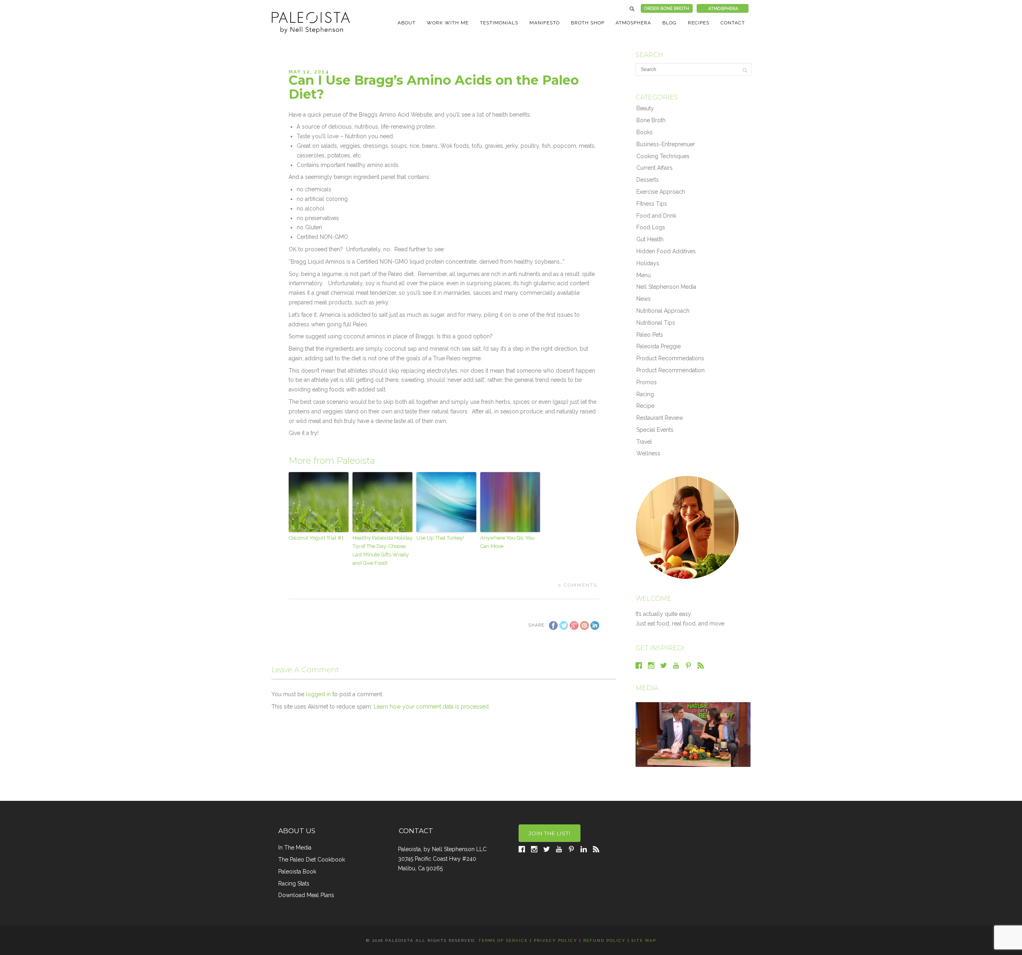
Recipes (698, 23)
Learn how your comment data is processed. (432, 706)
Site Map (644, 940)
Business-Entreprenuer (665, 144)
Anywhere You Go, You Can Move (507, 542)
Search (632, 9)
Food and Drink (656, 215)
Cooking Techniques (662, 156)
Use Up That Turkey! (440, 538)
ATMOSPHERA (633, 23)
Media (647, 688)
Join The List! (549, 833)
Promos (646, 382)
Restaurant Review (659, 418)
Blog (669, 23)
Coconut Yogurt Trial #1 (316, 538)
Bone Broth (650, 120)
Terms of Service (503, 940)
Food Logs (650, 227)
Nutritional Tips (655, 323)
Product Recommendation (670, 370)
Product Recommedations (670, 358)
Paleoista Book (297, 871)
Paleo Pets (649, 335)
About (407, 23)
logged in (318, 694)
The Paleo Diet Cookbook (311, 859)
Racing (645, 394)
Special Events (654, 430)
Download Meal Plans (306, 895)
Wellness (648, 453)
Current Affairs (654, 168)
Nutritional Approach (662, 311)
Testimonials (499, 23)
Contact (733, 23)
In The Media (294, 847)
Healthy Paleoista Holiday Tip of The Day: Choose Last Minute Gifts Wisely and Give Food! (382, 550)
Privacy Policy (555, 940)
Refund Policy (604, 940)
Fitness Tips (651, 204)
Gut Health (650, 239)
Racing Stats (293, 883)
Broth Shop (587, 23)
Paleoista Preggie (658, 346)
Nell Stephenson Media (666, 287)
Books (644, 132)
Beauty (645, 108)
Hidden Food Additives (666, 251)
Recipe (645, 406)
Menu (643, 275)
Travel (644, 442)
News (643, 299)
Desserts (647, 180)
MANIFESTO (544, 23)
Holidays (647, 263)
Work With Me (448, 23)
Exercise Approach (660, 192)
